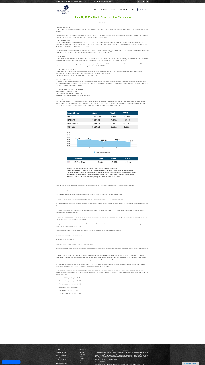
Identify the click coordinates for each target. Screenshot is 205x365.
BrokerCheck (125, 350)
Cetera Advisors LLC (134, 364)
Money (81, 363)
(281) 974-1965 (91, 1)
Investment (82, 354)
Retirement (82, 352)
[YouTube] (143, 1)
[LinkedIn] (139, 1)
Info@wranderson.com (105, 1)
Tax (80, 360)
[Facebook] (147, 1)
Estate (81, 356)
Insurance (82, 358)
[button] (95, 9)
